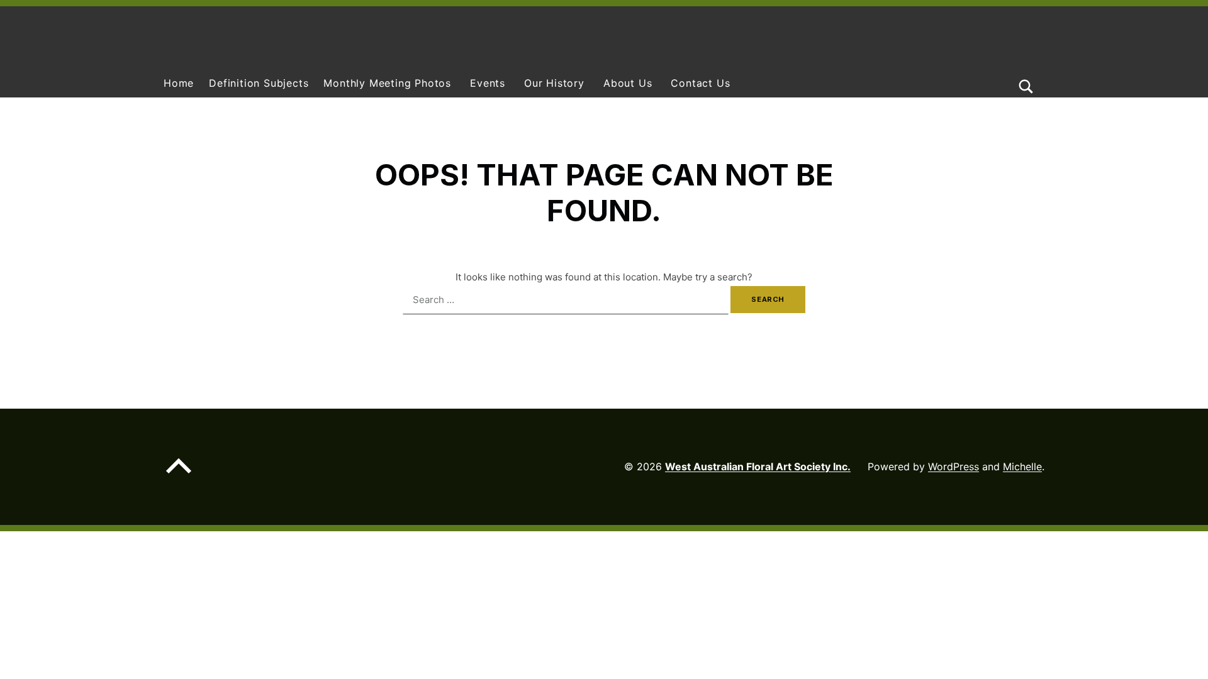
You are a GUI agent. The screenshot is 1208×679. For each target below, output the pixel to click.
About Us (627, 83)
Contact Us (700, 83)
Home (179, 83)
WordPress (953, 466)
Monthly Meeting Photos (387, 83)
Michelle (1022, 466)
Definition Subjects (258, 83)
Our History (554, 83)
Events (487, 83)
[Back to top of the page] (179, 476)
